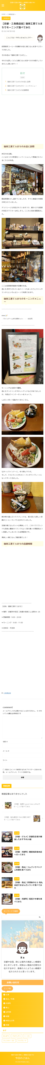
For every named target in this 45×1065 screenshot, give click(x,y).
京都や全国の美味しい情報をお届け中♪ (22, 1055)
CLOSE (22, 77)
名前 (5, 742)
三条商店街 (7, 693)
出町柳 (8, 1012)
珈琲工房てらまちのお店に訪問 (18, 82)
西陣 (7, 1025)
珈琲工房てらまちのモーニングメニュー (22, 86)
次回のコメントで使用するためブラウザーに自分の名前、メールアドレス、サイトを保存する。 (22, 771)
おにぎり (6, 1036)
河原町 (8, 1003)
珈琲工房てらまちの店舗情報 (18, 90)
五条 (7, 994)
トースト (27, 1036)
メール (6, 751)
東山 (7, 1007)
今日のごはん (22, 1058)
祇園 (7, 1016)
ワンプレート (22, 1041)
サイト (5, 760)
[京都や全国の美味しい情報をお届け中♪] (22, 7)
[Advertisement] (22, 119)
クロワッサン (16, 1036)
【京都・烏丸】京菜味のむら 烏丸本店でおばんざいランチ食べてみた (28, 885)
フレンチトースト (9, 1041)
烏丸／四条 (10, 999)
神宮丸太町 (10, 1020)
